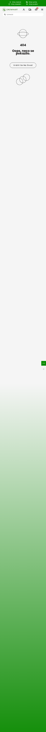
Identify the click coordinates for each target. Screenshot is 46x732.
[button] (42, 9)
